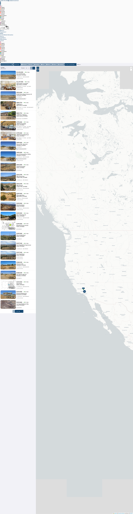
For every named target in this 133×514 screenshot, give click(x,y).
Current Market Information (6, 34)
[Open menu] (0, 62)
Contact (2, 40)
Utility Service (3, 39)
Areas (1, 36)
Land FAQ (2, 37)
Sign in (4, 24)
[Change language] (1, 6)
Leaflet (115, 513)
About (1, 30)
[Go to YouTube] (0, 4)
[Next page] (34, 68)
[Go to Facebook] (0, 2)
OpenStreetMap (121, 513)
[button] (131, 68)
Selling (1, 33)
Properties (2, 31)
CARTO (131, 513)
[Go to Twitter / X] (0, 3)
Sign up (1, 24)
